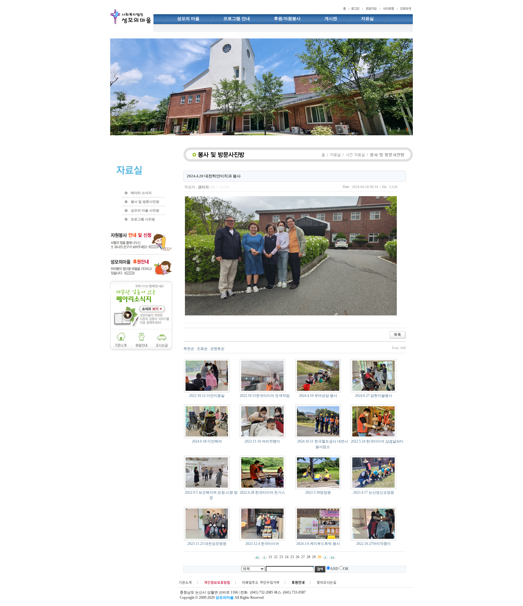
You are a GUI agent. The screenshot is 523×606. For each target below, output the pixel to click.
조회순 (202, 349)
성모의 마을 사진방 (145, 210)
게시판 (330, 18)
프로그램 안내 (236, 18)
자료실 (367, 18)
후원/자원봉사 (287, 18)
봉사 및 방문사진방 (145, 201)
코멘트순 (217, 349)
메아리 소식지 (141, 193)
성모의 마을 (188, 18)
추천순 (188, 349)
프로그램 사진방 (143, 219)
